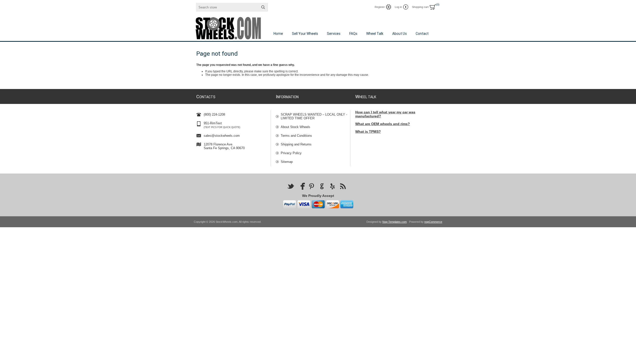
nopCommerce (433, 221)
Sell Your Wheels (305, 34)
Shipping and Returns (296, 144)
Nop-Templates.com (394, 221)
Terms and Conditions (296, 135)
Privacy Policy (291, 153)
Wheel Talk (374, 34)
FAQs (353, 34)
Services (333, 34)
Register (380, 6)
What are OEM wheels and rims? (382, 124)
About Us (399, 34)
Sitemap (287, 162)
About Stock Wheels (295, 127)
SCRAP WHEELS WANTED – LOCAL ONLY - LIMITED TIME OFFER (314, 116)
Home (278, 34)
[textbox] (228, 7)
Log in (398, 6)
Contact (422, 34)
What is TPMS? (368, 132)
